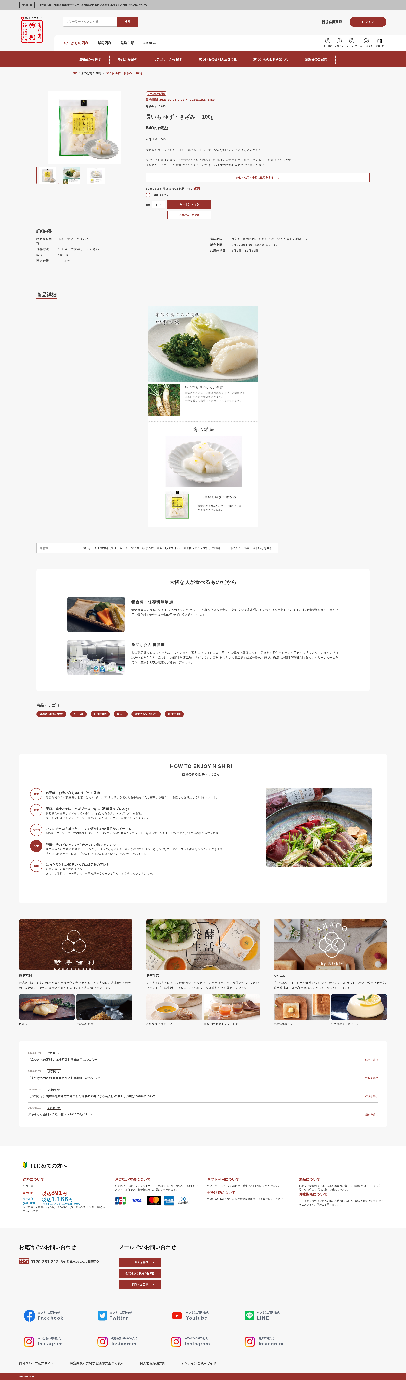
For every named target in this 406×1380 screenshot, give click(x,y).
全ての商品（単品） (146, 714)
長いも (120, 714)
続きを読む (371, 1059)
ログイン (368, 22)
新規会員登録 (332, 22)
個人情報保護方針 (152, 1363)
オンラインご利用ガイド (198, 1363)
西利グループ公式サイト (36, 1363)
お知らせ (339, 46)
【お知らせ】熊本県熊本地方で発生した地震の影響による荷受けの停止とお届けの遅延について (93, 5)
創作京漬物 (100, 714)
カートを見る (366, 46)
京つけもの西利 (76, 43)
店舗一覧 (380, 46)
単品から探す (127, 59)
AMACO (149, 43)
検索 (127, 21)
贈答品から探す (90, 59)
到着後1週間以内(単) (51, 714)
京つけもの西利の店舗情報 (218, 59)
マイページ (352, 46)
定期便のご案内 (316, 59)
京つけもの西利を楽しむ (270, 59)
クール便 (78, 714)
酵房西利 (104, 43)
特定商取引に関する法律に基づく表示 (97, 1363)
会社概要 (328, 46)
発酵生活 (127, 43)
